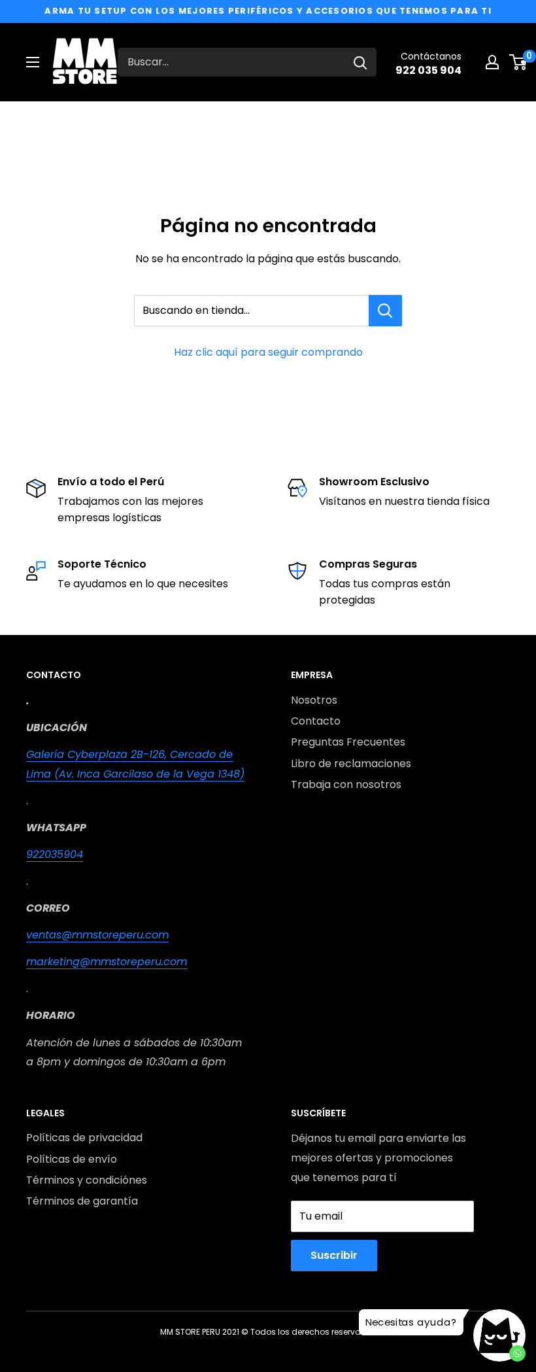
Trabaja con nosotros (346, 784)
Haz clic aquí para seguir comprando (268, 352)
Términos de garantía (82, 1201)
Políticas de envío (71, 1159)
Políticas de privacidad (84, 1137)
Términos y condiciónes (86, 1180)
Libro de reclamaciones (351, 763)
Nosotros (314, 700)
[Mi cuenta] (492, 62)
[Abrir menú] (32, 62)
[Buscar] (360, 62)
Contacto (316, 721)
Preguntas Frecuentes (348, 741)
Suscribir (334, 1255)
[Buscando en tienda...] (385, 310)
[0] (519, 62)
